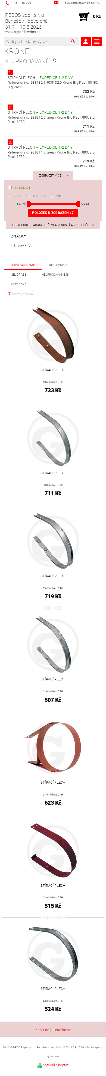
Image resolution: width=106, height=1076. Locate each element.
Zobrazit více (50, 175)
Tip (58, 196)
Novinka (39, 196)
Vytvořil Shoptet (55, 1065)
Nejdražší (19, 274)
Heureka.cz (62, 1030)
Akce (17, 196)
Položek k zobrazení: (53, 213)
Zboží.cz (42, 1030)
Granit (24, 246)
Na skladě (22, 188)
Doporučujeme (23, 265)
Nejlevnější (59, 265)
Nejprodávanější (56, 274)
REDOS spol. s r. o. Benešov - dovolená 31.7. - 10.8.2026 (26, 23)
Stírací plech (40, 78)
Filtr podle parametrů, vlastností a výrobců (50, 225)
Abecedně (18, 284)
